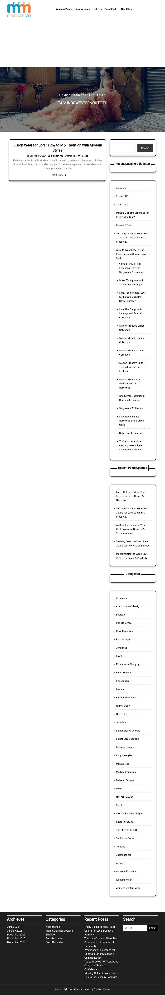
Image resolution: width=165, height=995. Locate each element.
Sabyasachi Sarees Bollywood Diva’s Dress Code (131, 421)
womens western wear (128, 888)
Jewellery (121, 722)
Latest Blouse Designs (128, 730)
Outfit (119, 805)
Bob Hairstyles (124, 623)
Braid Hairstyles (124, 631)
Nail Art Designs (124, 797)
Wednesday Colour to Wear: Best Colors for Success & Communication (131, 529)
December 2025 (16, 935)
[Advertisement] (82, 43)
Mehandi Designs (125, 780)
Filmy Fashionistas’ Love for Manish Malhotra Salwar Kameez (132, 297)
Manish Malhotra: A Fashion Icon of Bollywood (129, 383)
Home (63, 95)
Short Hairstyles (124, 822)
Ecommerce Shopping (128, 664)
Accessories (81, 9)
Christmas (121, 648)
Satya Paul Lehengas (130, 433)
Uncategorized (123, 855)
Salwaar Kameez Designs (129, 813)
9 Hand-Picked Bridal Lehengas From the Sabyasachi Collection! (131, 268)
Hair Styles (121, 714)
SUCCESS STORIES (126, 830)
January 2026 (14, 931)
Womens (121, 863)
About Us (125, 9)
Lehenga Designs (125, 747)
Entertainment (123, 672)
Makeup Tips (123, 764)
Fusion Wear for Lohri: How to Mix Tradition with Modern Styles (57, 148)
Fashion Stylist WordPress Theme (82, 989)
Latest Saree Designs (127, 739)
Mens (119, 788)
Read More (57, 174)
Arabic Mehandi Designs (129, 606)
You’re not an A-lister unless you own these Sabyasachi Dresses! (130, 445)
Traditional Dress (125, 838)
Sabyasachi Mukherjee (131, 408)
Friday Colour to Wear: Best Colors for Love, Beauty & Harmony (130, 496)
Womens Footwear (126, 871)
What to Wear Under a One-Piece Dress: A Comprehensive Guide (132, 254)
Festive (96, 9)
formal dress (123, 706)
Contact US (122, 196)
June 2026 (13, 927)
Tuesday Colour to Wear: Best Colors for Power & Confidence (101, 965)
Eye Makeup (122, 681)
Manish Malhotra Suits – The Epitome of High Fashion (132, 367)
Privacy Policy (123, 225)
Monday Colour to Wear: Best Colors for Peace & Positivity (100, 975)
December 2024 (16, 942)
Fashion (120, 689)
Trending (120, 846)
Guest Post (110, 9)
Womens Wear (63, 9)
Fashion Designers (126, 697)
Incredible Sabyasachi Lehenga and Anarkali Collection (130, 313)
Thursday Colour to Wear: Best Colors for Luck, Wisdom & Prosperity (132, 238)
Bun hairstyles (123, 639)
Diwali (119, 656)
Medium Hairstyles (126, 772)
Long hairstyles (124, 755)
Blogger (55, 155)
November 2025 (16, 938)
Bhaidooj (120, 614)
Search (145, 148)
